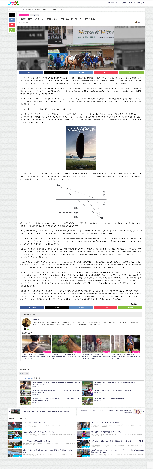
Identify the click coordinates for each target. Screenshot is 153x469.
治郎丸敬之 (141, 22)
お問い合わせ (140, 2)
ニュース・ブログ (24, 15)
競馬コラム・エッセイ (114, 2)
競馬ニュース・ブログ (128, 2)
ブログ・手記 (35, 15)
